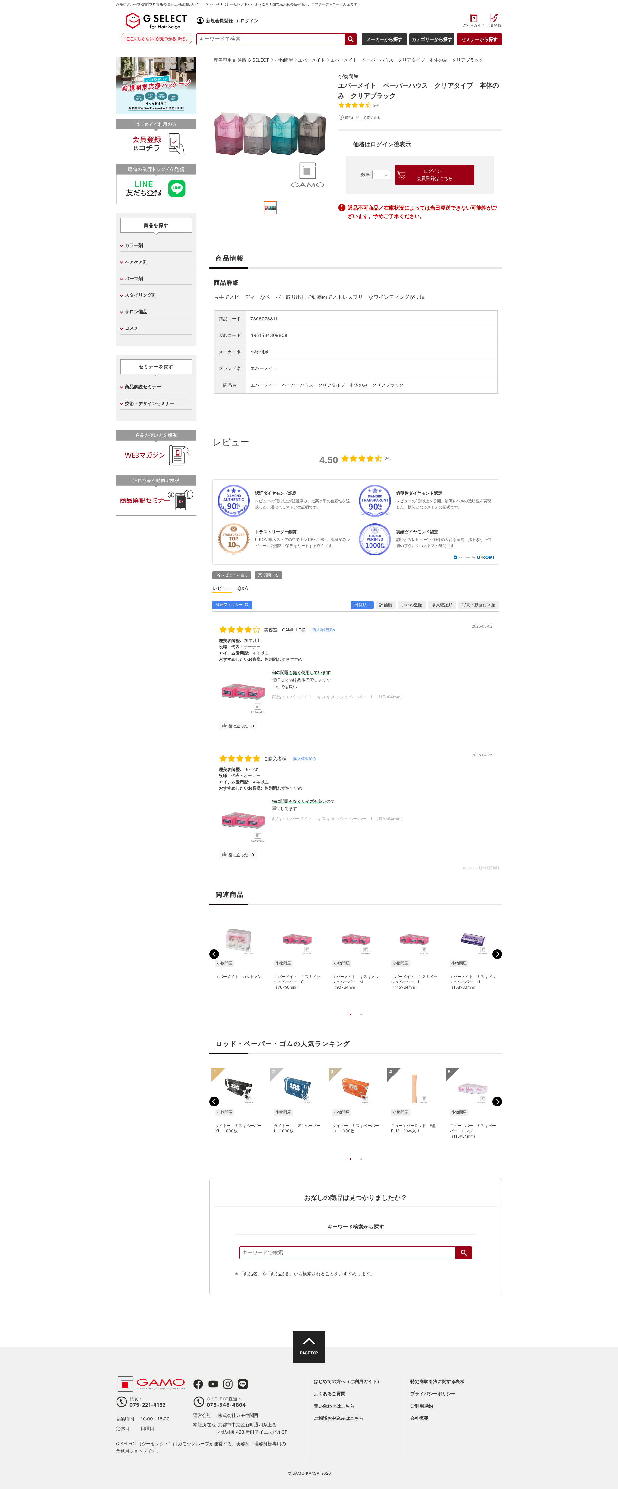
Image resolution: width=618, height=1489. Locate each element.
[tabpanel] (270, 133)
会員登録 (494, 26)
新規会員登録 (219, 20)
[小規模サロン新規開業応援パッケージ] (156, 112)
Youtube (213, 1384)
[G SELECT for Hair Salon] (156, 20)
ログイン (249, 20)
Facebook (198, 1384)
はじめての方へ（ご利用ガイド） (347, 1381)
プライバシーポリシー (432, 1393)
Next (497, 954)
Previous (214, 954)
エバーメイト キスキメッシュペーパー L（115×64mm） (345, 696)
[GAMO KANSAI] (151, 1388)
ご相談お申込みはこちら (338, 1418)
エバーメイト (263, 368)
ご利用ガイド (473, 26)
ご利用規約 (421, 1405)
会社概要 (419, 1418)
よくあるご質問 (329, 1393)
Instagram (228, 1384)
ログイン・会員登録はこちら (435, 174)
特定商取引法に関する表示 (437, 1381)
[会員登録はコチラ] (156, 156)
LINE (243, 1384)
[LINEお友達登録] (156, 201)
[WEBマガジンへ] (156, 467)
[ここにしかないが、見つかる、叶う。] (156, 38)
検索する (351, 39)
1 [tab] (350, 1021)
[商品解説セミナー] (156, 513)
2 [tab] (361, 1021)
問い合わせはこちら (334, 1405)
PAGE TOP (309, 1353)
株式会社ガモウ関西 (238, 1415)
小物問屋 (348, 76)
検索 (464, 1252)
